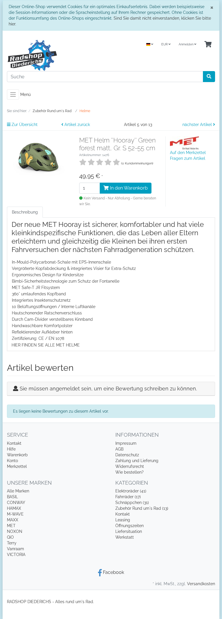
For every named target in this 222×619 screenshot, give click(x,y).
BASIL (12, 496)
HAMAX (14, 508)
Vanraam (15, 548)
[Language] (150, 44)
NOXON (14, 531)
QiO (10, 537)
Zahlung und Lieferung (136, 460)
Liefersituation (128, 531)
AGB (119, 449)
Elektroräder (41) (130, 491)
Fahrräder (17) (128, 496)
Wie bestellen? (129, 472)
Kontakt (14, 443)
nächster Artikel (197, 124)
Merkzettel (17, 466)
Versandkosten (201, 583)
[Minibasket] (208, 44)
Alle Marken (18, 491)
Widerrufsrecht (129, 466)
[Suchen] (209, 76)
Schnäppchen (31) (132, 502)
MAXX (12, 520)
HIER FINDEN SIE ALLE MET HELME (46, 345)
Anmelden (186, 44)
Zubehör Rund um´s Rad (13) (141, 508)
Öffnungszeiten (129, 525)
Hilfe (11, 449)
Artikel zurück (76, 124)
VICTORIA (16, 554)
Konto (12, 460)
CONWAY (16, 502)
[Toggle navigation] (13, 94)
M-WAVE (15, 514)
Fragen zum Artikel (187, 158)
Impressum (125, 443)
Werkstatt (124, 537)
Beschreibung (25, 212)
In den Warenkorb (128, 188)
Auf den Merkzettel (188, 152)
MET (11, 525)
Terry (11, 543)
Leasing (122, 520)
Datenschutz (127, 455)
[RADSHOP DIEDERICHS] (57, 55)
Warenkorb (17, 455)
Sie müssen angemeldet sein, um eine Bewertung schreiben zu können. (108, 389)
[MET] (184, 142)
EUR (165, 44)
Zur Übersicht (24, 124)
